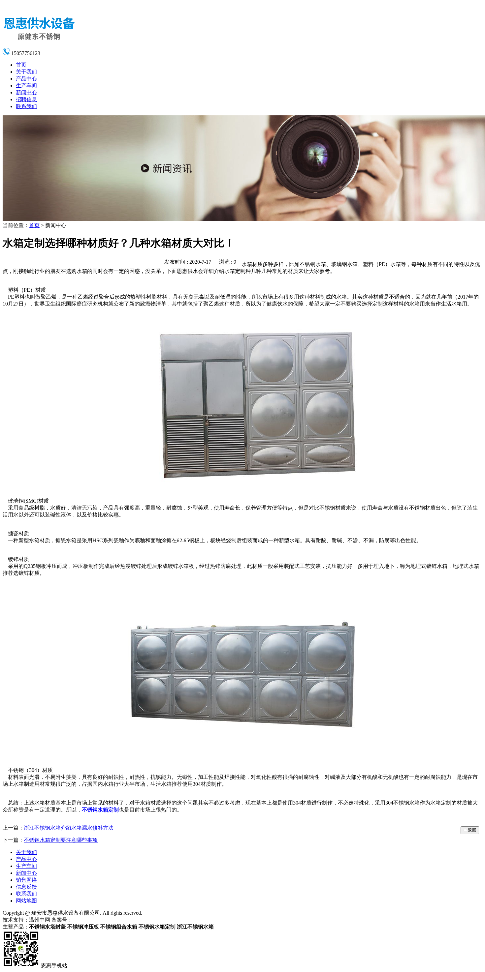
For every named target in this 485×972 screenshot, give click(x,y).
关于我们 (26, 71)
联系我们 (26, 106)
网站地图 (26, 900)
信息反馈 (26, 887)
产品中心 (26, 78)
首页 (21, 65)
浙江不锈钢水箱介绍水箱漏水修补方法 (68, 828)
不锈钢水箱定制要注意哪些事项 (61, 840)
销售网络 (26, 880)
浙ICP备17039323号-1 (97, 920)
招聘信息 (26, 99)
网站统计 (134, 920)
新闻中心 (26, 92)
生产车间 (26, 85)
